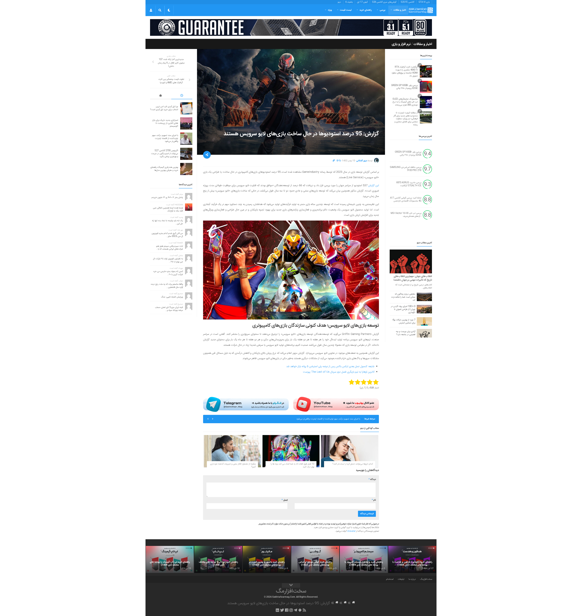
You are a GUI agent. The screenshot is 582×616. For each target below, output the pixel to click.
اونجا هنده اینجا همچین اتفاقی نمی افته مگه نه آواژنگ (168, 209)
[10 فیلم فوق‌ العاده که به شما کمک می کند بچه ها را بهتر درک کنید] (291, 451)
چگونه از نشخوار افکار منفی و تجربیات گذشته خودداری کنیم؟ (233, 465)
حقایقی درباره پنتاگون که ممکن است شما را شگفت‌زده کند (403, 297)
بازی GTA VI (424, 2)
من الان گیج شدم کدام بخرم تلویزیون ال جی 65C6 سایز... (167, 235)
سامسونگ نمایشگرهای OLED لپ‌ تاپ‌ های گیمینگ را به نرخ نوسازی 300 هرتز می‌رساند (405, 102)
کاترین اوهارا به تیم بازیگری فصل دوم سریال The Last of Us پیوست (338, 372)
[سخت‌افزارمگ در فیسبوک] (286, 610)
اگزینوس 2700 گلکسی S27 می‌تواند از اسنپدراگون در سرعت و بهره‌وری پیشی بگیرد (325, 419)
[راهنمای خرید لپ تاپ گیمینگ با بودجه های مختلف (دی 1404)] (170, 559)
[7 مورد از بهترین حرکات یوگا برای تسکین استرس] (424, 321)
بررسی (382, 10)
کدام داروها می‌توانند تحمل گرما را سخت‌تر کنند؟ (353, 464)
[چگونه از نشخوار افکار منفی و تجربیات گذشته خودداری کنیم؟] (232, 451)
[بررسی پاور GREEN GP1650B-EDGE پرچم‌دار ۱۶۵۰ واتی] (426, 87)
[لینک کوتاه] (334, 161)
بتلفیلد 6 (349, 2)
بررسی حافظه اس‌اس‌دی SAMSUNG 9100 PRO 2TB (405, 169)
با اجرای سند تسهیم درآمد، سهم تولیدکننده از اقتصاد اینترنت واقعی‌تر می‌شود (165, 138)
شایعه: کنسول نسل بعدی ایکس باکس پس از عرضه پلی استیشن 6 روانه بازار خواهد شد (330, 366)
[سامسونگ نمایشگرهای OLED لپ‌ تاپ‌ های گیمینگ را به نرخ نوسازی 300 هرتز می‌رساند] (426, 102)
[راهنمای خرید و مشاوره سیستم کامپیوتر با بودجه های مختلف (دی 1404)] (364, 559)
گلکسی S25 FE (407, 2)
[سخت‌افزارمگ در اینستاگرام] (291, 610)
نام (374, 500)
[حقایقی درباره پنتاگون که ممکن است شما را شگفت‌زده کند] (424, 297)
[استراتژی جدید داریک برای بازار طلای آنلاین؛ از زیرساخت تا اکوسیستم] (186, 123)
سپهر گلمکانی (361, 161)
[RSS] (304, 610)
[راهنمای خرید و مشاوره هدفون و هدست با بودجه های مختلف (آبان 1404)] (412, 559)
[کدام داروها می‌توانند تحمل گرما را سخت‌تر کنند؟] (349, 451)
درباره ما (412, 579)
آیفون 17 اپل (362, 2)
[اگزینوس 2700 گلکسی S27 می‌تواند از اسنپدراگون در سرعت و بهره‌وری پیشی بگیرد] (186, 154)
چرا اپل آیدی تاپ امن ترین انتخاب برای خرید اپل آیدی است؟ (164, 108)
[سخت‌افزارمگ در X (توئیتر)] (282, 610)
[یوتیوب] (336, 404)
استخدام (389, 579)
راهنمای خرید (366, 10)
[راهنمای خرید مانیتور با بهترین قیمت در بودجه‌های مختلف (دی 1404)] (267, 559)
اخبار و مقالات (399, 10)
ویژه (330, 10)
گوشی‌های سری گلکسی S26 (384, 2)
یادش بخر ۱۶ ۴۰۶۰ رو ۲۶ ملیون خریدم (167, 197)
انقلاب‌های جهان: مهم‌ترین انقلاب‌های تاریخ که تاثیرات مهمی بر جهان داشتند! (412, 278)
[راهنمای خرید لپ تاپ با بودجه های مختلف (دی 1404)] (218, 559)
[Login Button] (150, 10)
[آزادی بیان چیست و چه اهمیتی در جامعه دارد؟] (424, 333)
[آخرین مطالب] (181, 96)
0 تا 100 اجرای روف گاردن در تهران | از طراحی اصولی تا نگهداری (403, 309)
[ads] (291, 27)
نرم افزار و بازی (401, 44)
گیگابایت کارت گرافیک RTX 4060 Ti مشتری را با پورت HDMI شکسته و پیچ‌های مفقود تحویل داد (404, 71)
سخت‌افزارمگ (426, 579)
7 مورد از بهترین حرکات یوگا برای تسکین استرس (404, 321)
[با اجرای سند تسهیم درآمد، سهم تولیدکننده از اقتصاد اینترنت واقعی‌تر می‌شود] (186, 139)
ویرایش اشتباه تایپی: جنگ (172, 297)
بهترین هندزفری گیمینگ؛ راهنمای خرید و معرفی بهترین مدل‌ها (164, 168)
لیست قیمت (345, 10)
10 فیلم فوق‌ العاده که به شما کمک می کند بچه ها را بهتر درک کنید (292, 465)
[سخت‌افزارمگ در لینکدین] (277, 610)
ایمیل (285, 500)
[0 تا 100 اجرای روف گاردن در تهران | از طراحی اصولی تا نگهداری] (424, 309)
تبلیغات (401, 579)
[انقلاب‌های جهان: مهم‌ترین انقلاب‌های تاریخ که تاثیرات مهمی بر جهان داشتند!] (411, 261)
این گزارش (373, 185)
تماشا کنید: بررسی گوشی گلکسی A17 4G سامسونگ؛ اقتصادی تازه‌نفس (405, 199)
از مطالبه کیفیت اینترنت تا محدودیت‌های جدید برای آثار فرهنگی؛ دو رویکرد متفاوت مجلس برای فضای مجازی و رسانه (405, 119)
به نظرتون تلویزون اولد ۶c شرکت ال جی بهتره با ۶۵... (168, 260)
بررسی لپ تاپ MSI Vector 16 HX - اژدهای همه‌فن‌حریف (406, 215)
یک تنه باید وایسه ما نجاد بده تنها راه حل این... (167, 222)
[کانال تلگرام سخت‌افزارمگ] (295, 610)
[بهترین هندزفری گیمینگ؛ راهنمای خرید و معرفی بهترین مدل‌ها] (186, 169)
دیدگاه (372, 479)
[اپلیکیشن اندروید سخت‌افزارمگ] (299, 610)
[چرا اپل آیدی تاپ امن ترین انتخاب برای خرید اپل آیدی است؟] (186, 108)
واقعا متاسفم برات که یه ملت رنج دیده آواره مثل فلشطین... (167, 285)
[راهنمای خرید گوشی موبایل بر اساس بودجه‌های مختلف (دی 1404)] (315, 559)
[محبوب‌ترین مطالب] (160, 96)
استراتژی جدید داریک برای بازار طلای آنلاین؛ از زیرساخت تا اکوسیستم (165, 123)
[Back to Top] (291, 585)
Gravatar (351, 531)
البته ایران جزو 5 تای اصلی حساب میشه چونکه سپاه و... (169, 309)
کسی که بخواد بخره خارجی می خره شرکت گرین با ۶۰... (168, 273)
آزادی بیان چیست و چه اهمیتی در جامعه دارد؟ (405, 333)
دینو (339, 2)
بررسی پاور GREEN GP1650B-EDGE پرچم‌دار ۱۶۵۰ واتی (404, 87)
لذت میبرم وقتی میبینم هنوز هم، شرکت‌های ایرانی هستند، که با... (169, 247)
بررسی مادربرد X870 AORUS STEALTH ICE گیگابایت (408, 184)
